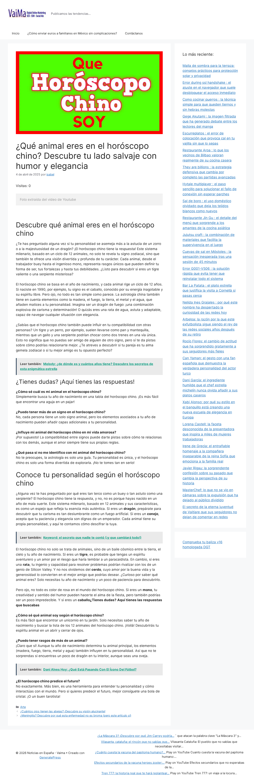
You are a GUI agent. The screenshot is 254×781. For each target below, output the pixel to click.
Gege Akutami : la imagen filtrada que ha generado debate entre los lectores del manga (210, 121)
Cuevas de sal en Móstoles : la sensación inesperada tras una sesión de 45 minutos (207, 257)
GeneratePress (50, 757)
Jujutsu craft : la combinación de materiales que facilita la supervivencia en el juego (209, 240)
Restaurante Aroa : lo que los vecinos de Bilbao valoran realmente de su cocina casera (207, 155)
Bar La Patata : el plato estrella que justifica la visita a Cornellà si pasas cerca (209, 290)
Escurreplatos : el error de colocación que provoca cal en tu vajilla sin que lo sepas (209, 138)
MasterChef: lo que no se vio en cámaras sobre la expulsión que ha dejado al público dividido (210, 495)
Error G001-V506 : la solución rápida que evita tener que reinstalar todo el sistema (206, 274)
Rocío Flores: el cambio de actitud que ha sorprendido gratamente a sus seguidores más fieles (210, 346)
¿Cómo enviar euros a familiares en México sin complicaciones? (72, 33)
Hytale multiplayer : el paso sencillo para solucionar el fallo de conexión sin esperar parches (210, 189)
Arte (23, 707)
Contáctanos (134, 33)
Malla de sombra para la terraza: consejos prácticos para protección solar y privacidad (210, 71)
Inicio (15, 33)
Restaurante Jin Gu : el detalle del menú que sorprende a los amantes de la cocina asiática (210, 223)
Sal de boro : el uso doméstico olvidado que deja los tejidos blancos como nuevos (207, 206)
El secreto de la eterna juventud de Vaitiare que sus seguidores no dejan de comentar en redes (210, 512)
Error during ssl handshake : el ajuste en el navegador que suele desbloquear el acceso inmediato (209, 88)
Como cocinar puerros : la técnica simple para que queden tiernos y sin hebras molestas (209, 104)
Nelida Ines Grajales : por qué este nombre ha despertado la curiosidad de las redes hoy (210, 307)
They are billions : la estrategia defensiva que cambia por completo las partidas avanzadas (209, 172)
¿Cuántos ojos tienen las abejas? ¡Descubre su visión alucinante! (62, 711)
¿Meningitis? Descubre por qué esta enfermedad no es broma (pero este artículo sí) (75, 715)
